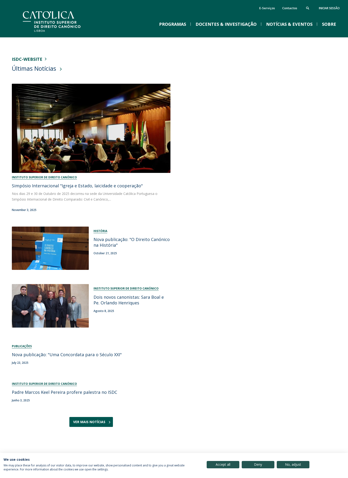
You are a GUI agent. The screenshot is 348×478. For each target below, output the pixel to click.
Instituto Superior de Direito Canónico (44, 177)
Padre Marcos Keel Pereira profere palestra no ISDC (64, 392)
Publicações (22, 346)
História (100, 231)
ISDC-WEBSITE (27, 59)
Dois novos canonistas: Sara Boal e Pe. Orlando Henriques (129, 300)
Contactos (289, 8)
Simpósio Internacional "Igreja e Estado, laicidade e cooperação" (77, 186)
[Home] (59, 32)
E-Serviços (267, 8)
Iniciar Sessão (329, 8)
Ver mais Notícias (89, 422)
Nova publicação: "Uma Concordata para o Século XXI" (67, 354)
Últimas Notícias (34, 68)
